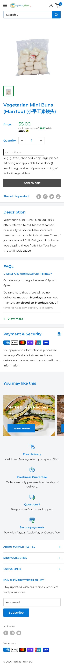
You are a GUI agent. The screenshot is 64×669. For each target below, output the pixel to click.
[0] (58, 5)
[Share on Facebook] (38, 196)
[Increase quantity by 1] (41, 140)
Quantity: (9, 140)
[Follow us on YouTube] (18, 633)
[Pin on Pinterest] (45, 196)
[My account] (51, 5)
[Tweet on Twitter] (51, 196)
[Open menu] (5, 5)
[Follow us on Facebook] (5, 633)
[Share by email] (58, 196)
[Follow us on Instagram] (12, 633)
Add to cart (32, 183)
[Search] (56, 14)
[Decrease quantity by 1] (22, 140)
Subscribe (16, 612)
